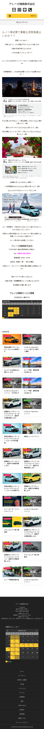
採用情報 (22, 714)
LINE (25, 10)
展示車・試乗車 (22, 680)
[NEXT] (36, 631)
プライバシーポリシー (22, 722)
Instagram (19, 10)
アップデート (22, 675)
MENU (33, 16)
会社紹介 (22, 709)
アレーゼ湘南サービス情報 (22, 293)
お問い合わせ (14, 10)
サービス (22, 692)
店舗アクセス (22, 718)
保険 (22, 701)
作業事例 (22, 697)
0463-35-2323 (30, 10)
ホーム (22, 671)
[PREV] (8, 631)
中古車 (22, 684)
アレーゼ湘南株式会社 (22, 3)
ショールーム (22, 688)
